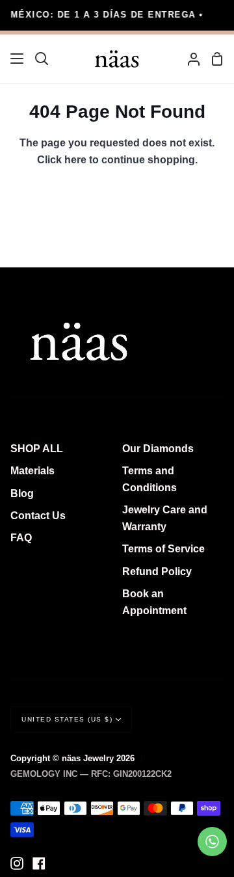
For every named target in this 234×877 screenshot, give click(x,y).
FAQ (21, 537)
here (75, 159)
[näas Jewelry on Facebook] (39, 863)
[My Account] (188, 58)
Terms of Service (163, 548)
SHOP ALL (36, 448)
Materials (32, 470)
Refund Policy (157, 571)
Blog (22, 493)
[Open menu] (17, 58)
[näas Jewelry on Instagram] (16, 863)
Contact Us (38, 515)
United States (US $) (66, 719)
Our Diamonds (158, 448)
